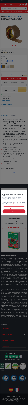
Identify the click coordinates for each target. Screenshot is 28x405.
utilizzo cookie (15, 203)
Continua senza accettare (10, 192)
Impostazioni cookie (14, 208)
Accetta (14, 211)
